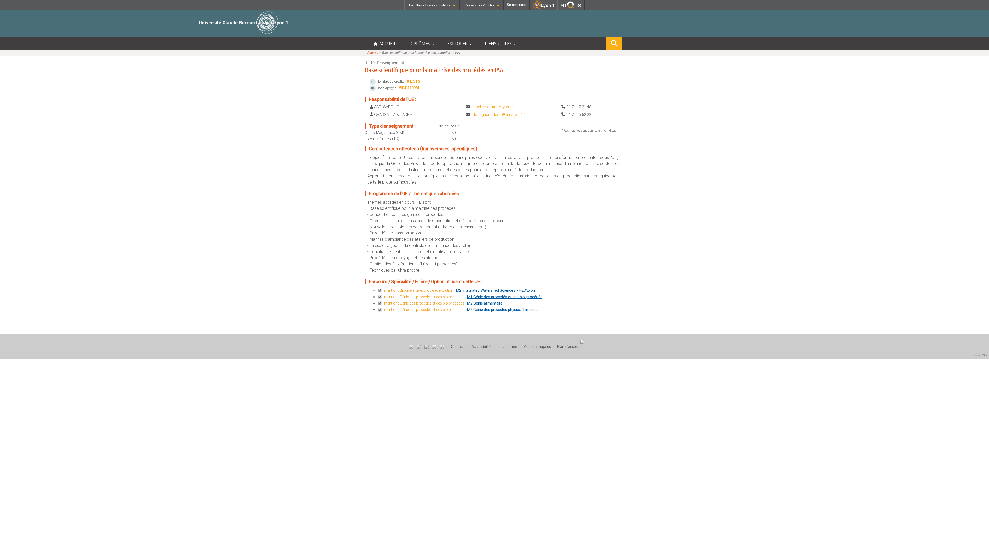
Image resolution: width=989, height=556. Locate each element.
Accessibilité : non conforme (494, 346)
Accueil (372, 53)
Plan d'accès (567, 346)
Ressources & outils (479, 5)
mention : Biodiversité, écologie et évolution (418, 290)
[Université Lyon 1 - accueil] (45, 34)
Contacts (458, 346)
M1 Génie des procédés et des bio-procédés (504, 296)
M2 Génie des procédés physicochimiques (503, 309)
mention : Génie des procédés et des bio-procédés (424, 297)
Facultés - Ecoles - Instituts (429, 5)
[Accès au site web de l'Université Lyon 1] (543, 9)
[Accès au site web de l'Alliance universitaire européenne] (571, 9)
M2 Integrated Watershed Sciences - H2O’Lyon (495, 290)
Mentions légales (537, 346)
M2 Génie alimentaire (484, 303)
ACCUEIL (386, 43)
